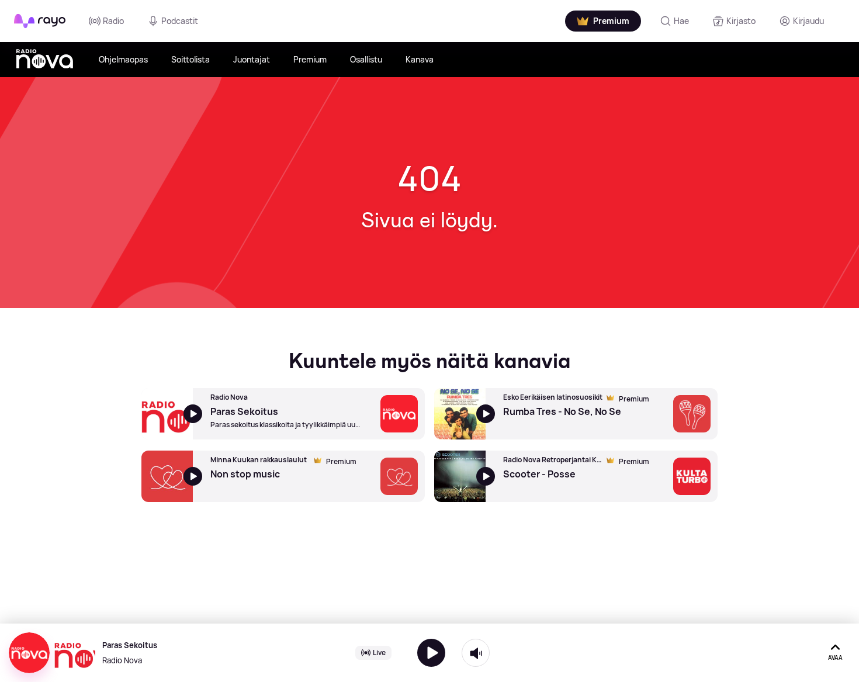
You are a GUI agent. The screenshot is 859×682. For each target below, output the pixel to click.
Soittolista (190, 59)
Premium (310, 59)
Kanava (420, 59)
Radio (113, 20)
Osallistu (366, 59)
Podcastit (179, 20)
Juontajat (251, 59)
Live (379, 652)
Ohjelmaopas (123, 59)
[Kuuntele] (431, 653)
